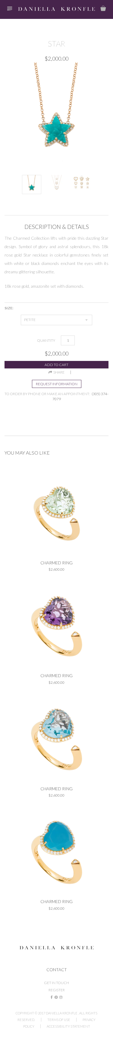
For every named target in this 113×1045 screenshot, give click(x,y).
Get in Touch (56, 982)
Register (57, 990)
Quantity (46, 340)
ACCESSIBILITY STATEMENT (68, 1026)
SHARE (58, 372)
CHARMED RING (56, 562)
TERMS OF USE (58, 1020)
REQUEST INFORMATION (56, 384)
